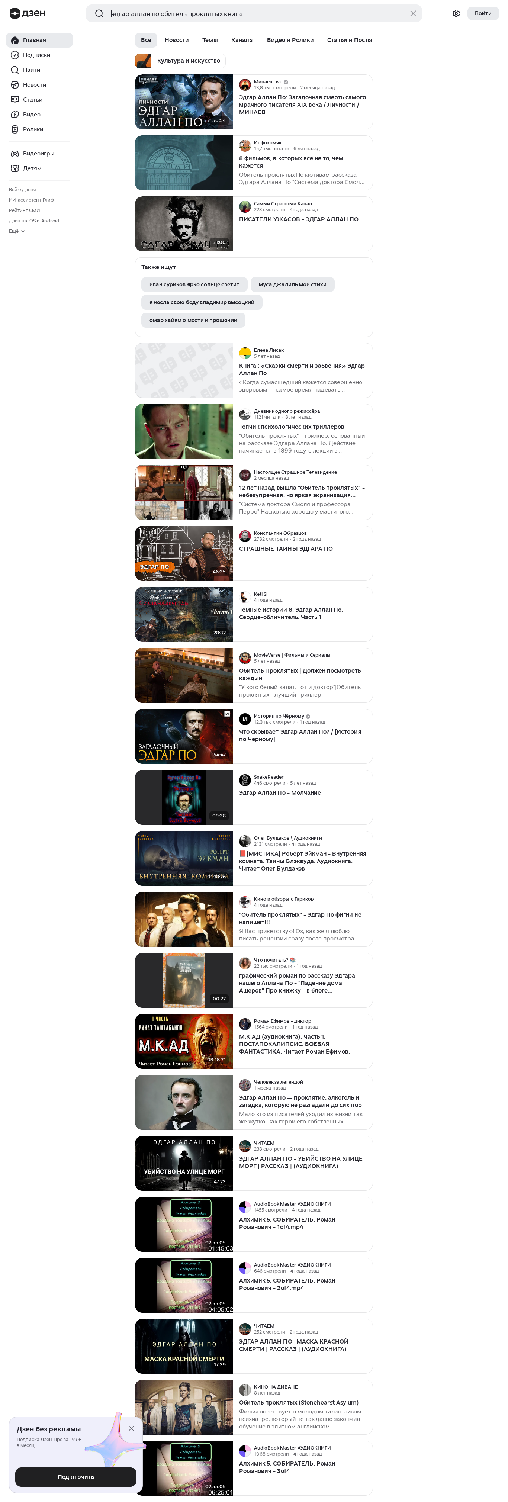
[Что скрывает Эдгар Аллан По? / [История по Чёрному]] (184, 736)
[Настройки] (456, 13)
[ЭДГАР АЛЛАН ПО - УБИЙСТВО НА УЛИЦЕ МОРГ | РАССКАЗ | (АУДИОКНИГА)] (184, 1163)
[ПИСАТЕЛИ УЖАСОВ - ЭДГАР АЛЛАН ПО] (184, 224)
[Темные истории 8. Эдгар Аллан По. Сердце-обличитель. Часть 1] (184, 614)
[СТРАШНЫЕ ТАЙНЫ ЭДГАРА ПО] (184, 553)
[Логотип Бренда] (15, 13)
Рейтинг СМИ (24, 210)
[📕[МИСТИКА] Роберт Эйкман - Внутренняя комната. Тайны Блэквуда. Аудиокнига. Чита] (184, 858)
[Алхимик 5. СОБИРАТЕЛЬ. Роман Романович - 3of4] (184, 1468)
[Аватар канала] (245, 85)
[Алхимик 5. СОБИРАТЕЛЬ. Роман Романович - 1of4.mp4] (184, 1224)
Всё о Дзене (22, 189)
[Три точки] (366, 84)
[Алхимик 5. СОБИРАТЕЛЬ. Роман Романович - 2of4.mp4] (184, 1285)
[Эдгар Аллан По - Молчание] (184, 797)
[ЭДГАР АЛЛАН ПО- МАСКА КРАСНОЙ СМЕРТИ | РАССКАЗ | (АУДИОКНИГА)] (184, 1346)
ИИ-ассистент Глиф (31, 200)
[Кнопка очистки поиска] (413, 13)
